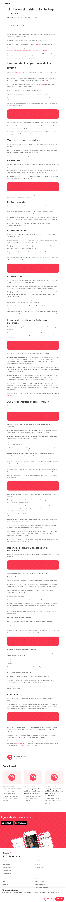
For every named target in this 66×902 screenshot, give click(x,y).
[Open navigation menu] (59, 2)
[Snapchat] (19, 856)
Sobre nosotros (7, 873)
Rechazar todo (49, 898)
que (12, 134)
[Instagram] (10, 856)
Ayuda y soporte (7, 870)
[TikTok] (3, 856)
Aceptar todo (59, 898)
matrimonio (18, 73)
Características (6, 864)
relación (45, 81)
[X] (16, 856)
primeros (18, 743)
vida (23, 745)
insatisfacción (51, 128)
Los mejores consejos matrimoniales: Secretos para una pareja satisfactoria (54, 792)
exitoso (38, 44)
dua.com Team (11, 17)
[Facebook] (6, 856)
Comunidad (5, 884)
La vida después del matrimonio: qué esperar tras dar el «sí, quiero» (29, 50)
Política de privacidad (40, 884)
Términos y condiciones (41, 881)
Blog (4, 881)
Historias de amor (7, 867)
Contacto (37, 864)
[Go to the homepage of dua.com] (9, 3)
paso (8, 395)
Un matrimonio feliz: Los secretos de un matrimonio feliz (12, 791)
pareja (43, 84)
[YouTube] (13, 856)
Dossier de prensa (39, 867)
